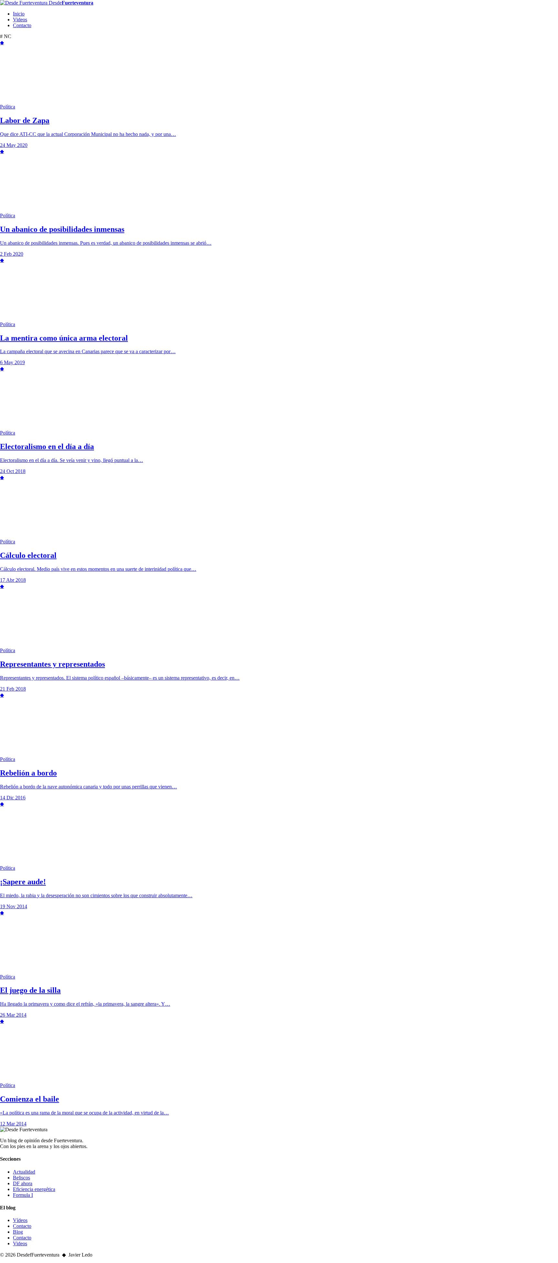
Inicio (19, 13)
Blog (18, 1232)
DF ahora (22, 1183)
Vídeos (20, 1220)
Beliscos (21, 1177)
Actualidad (24, 1172)
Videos (20, 19)
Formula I (23, 1195)
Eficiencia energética (34, 1189)
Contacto (22, 25)
